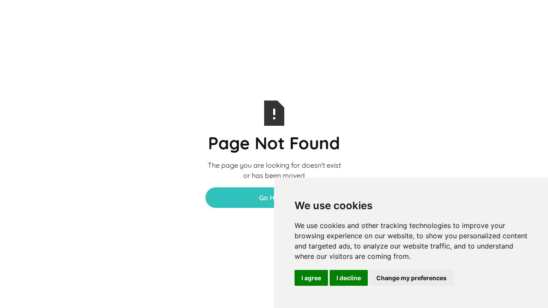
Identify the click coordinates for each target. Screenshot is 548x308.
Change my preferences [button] (411, 277)
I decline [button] (349, 277)
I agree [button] (311, 277)
